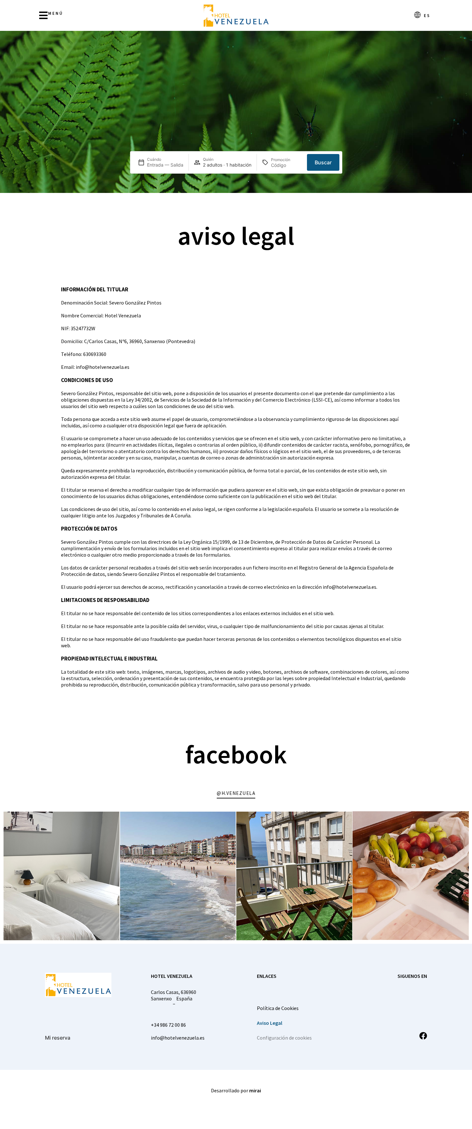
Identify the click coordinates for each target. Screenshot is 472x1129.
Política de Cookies (278, 1008)
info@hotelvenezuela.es (178, 1037)
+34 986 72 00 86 (168, 1025)
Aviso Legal (269, 1023)
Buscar (323, 162)
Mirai (255, 1090)
